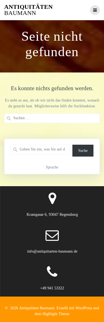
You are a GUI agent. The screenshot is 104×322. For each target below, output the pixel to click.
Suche (83, 151)
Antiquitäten (28, 10)
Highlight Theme (55, 314)
